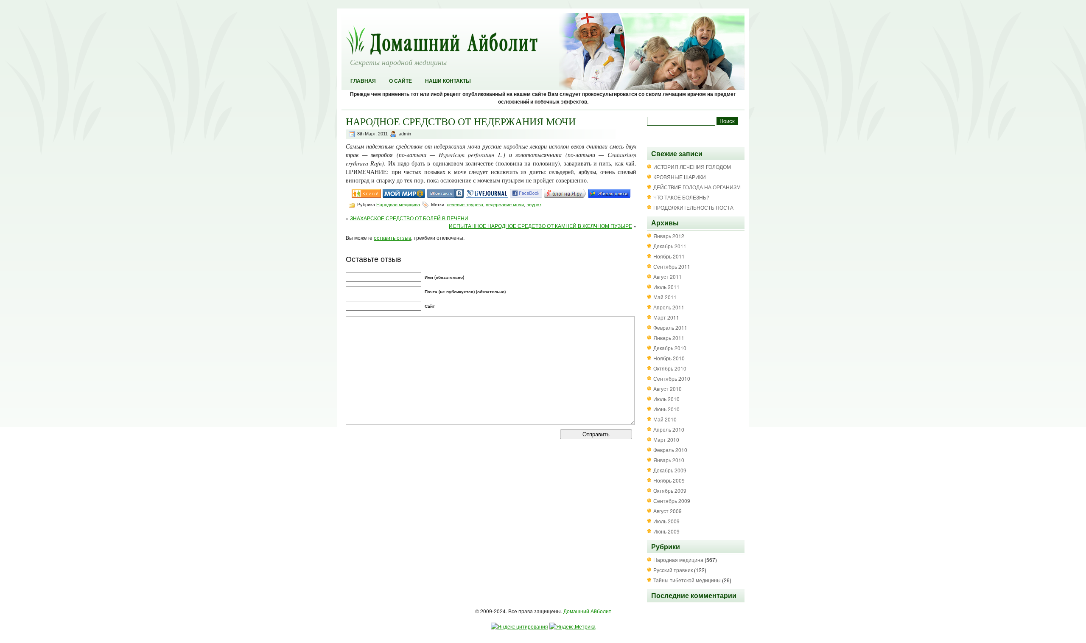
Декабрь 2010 (669, 347)
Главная (363, 81)
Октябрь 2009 (669, 490)
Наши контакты (448, 81)
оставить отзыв (392, 237)
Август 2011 (667, 276)
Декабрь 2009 (669, 470)
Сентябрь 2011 (671, 266)
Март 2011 (666, 317)
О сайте (400, 81)
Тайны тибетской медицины (687, 580)
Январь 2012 (668, 235)
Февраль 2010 (670, 449)
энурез (533, 204)
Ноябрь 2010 (669, 358)
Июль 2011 (666, 286)
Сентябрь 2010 (671, 378)
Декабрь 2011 (669, 246)
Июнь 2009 (666, 531)
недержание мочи (505, 204)
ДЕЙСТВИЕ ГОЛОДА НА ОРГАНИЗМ (697, 187)
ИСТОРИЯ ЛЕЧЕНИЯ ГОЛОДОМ (692, 166)
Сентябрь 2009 (671, 500)
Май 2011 (665, 296)
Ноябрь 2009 (669, 480)
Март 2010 (666, 439)
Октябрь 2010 (669, 368)
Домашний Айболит (587, 611)
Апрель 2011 (668, 307)
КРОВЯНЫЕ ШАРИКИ (679, 176)
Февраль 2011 (670, 327)
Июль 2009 (666, 521)
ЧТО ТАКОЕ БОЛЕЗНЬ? (681, 197)
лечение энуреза (465, 204)
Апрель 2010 (668, 429)
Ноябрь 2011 (669, 256)
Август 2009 (667, 510)
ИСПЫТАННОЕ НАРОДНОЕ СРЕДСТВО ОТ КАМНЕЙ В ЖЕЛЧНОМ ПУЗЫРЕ (540, 225)
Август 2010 (667, 388)
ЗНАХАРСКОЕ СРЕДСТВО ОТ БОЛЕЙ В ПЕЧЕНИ (409, 218)
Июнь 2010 (666, 409)
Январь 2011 (668, 337)
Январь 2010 (668, 459)
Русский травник (673, 569)
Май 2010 (665, 419)
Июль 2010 (666, 398)
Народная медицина (398, 204)
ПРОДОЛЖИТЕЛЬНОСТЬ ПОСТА (693, 207)
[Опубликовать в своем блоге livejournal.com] (487, 195)
